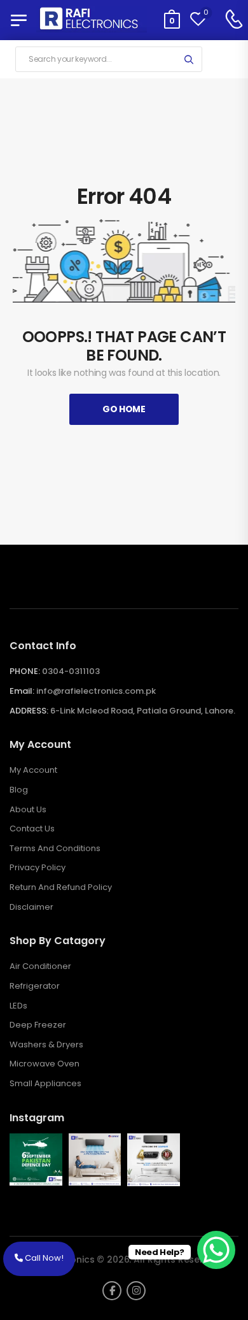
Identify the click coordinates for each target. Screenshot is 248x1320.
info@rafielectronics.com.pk (96, 691)
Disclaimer (31, 907)
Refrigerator (35, 986)
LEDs (18, 1006)
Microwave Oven (44, 1064)
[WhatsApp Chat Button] (216, 1250)
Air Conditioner (40, 966)
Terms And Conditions (55, 848)
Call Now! (43, 1258)
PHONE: (25, 671)
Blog (19, 790)
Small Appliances (45, 1084)
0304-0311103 (71, 671)
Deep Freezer (38, 1025)
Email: (22, 691)
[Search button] (188, 59)
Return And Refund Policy (61, 887)
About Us (28, 810)
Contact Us (32, 829)
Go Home (124, 409)
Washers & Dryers (46, 1045)
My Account (33, 770)
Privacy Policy (37, 868)
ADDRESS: (29, 711)
